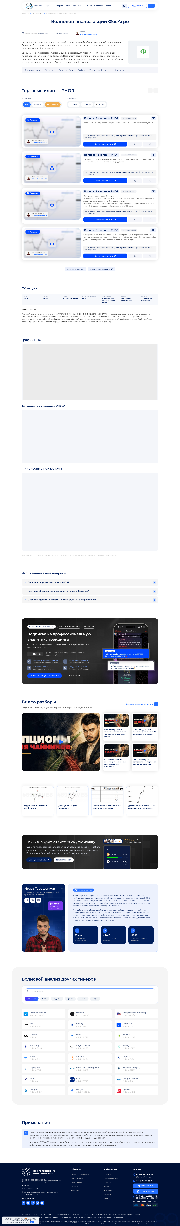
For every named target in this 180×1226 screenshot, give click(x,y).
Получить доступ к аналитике (44, 675)
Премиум (54, 104)
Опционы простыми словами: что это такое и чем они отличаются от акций (115, 733)
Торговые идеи (32, 70)
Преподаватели (111, 1178)
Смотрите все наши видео (139, 704)
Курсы (49, 6)
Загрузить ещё (74, 269)
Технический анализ (100, 70)
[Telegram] (23, 1203)
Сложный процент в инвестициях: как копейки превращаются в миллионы (116, 763)
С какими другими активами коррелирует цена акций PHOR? (62, 599)
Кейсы (107, 1186)
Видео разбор (66, 70)
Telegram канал (63, 860)
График (81, 70)
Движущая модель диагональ (67, 807)
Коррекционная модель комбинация (36, 807)
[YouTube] (28, 1203)
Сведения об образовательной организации (78, 1217)
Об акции (49, 70)
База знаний (77, 6)
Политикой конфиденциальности (18, 1222)
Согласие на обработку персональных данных (40, 1217)
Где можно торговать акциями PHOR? (48, 582)
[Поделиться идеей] (149, 144)
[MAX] (37, 1203)
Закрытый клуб (63, 6)
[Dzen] (42, 1203)
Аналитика (98, 6)
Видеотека (75, 1191)
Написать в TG (147, 1186)
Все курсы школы (37, 860)
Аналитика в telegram (100, 269)
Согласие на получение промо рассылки (124, 1214)
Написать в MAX (147, 1191)
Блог (89, 6)
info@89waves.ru (144, 1181)
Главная (25, 14)
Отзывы (107, 1182)
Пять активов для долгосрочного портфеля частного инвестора (144, 762)
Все (26, 104)
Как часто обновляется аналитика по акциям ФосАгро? (58, 591)
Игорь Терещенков (39, 142)
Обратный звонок (144, 1177)
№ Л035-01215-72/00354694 (32, 1195)
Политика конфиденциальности (68, 1214)
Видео (108, 6)
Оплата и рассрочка (45, 1214)
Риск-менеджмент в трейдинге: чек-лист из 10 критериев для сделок (144, 732)
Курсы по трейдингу (80, 1174)
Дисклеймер (63, 33)
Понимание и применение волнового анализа (107, 807)
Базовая (37, 104)
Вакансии (108, 1191)
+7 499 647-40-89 (144, 1174)
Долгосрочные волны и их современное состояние (141, 807)
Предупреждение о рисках (94, 1214)
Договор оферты (28, 1214)
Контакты (108, 1195)
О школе (38, 6)
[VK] (33, 1203)
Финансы (119, 70)
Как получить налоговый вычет (110, 1217)
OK (32, 1222)
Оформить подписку (104, 144)
